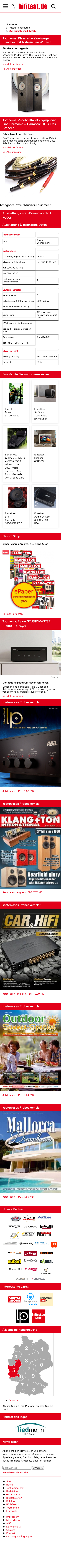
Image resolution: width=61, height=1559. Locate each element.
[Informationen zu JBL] (54, 1245)
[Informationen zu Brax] (14, 1227)
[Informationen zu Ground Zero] (10, 1243)
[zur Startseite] (32, 6)
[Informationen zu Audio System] (29, 1218)
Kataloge (11, 1501)
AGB (9, 1523)
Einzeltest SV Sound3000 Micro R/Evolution (40, 414)
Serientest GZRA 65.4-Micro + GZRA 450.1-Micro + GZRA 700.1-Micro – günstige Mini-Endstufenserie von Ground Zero (15, 466)
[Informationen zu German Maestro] (44, 1234)
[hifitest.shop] (38, 1322)
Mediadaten (13, 1520)
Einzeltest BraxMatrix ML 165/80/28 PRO (13, 518)
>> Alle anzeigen (12, 68)
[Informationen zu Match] (14, 1253)
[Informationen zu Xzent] (22, 1279)
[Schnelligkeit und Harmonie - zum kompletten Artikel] (30, 177)
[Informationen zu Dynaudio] (30, 1226)
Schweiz (13, 1400)
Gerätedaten (13, 1494)
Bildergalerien (14, 1497)
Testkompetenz (14, 1488)
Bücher (10, 1484)
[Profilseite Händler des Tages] (30, 1429)
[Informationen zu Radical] (46, 1262)
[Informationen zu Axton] (44, 1217)
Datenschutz (13, 1526)
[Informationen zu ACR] (15, 1218)
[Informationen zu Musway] (46, 1253)
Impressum (12, 1516)
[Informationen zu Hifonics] (42, 1243)
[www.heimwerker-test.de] (46, 1305)
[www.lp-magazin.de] (22, 1322)
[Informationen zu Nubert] (14, 1262)
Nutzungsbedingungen (19, 1536)
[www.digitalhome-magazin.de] (14, 1305)
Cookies (10, 1530)
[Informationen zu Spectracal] (15, 1270)
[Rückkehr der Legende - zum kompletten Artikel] (30, 93)
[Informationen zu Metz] (30, 1253)
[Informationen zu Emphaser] (46, 1227)
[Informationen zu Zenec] (38, 1279)
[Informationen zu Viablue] (46, 1271)
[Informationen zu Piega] (30, 1261)
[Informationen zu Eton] (28, 1234)
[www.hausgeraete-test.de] (30, 1305)
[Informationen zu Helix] (26, 1244)
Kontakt (10, 1533)
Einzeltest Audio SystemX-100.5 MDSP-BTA (43, 518)
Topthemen (12, 1507)
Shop (9, 1481)
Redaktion (12, 1491)
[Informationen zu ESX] (14, 1235)
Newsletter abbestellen (16, 1472)
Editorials (11, 1511)
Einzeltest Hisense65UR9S (40, 458)
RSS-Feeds (12, 1504)
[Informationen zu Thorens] (31, 1270)
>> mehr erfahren (13, 613)
